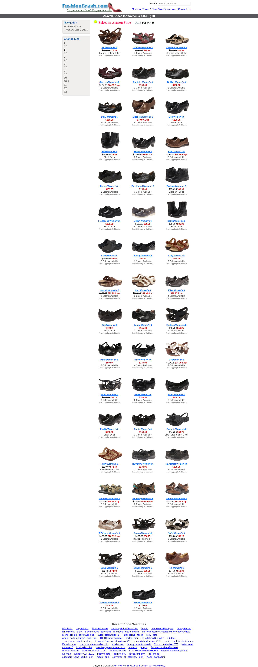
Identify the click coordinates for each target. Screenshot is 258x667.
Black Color (176, 122)
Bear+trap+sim (70, 650)
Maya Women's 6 (142, 360)
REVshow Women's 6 (143, 464)
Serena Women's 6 (143, 533)
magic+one (103, 656)
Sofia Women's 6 (176, 533)
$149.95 (143, 363)
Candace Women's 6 (143, 47)
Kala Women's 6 (109, 255)
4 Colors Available (143, 53)
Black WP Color (176, 192)
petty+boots (103, 653)
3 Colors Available (143, 157)
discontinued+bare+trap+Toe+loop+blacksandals (112, 631)
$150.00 (143, 85)
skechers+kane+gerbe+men (77, 656)
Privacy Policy (158, 666)
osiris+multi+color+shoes (179, 641)
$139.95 (109, 189)
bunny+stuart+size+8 (139, 644)
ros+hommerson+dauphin (94, 644)
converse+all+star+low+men (127, 656)
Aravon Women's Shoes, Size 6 (125, 666)
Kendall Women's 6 (109, 290)
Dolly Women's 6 (109, 117)
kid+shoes (153, 653)
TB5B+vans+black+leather (76, 641)
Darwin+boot (69, 644)
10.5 (66, 81)
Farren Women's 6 (109, 186)
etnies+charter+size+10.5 (148, 641)
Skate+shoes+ (100, 628)
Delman (66, 653)
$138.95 (143, 467)
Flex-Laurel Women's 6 (142, 186)
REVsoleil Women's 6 (109, 498)
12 (65, 88)
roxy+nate (151, 634)
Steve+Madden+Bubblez (164, 647)
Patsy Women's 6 (176, 394)
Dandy (144, 628)
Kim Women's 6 (109, 325)
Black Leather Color (142, 539)
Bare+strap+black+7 (152, 638)
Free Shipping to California (109, 55)
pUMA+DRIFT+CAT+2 (94, 650)
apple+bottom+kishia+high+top (79, 638)
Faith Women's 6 (176, 151)
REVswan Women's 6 (176, 498)
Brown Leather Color (109, 469)
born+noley (120, 653)
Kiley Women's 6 (176, 290)
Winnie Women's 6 (143, 602)
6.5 (65, 53)
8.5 (65, 67)
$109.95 (109, 605)
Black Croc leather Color (176, 435)
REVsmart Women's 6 (176, 464)
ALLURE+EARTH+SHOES (143, 650)
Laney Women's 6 (143, 325)
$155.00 (143, 328)
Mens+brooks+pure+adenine (78, 634)
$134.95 (176, 258)
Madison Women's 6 (176, 325)
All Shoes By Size (72, 26)
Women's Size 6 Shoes (77, 30)
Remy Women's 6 (109, 464)
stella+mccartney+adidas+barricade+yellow (166, 631)
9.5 (65, 74)
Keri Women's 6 (143, 290)
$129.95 (176, 120)
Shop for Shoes (140, 9)
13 (65, 91)
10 (65, 77)
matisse (132, 647)
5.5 (65, 46)
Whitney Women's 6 (109, 602)
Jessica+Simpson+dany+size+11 (113, 641)
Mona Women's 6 (142, 394)
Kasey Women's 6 (143, 255)
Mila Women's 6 (176, 360)
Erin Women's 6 (109, 151)
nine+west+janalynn (162, 628)
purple (143, 647)
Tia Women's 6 (176, 568)
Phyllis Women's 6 (109, 429)
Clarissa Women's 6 (109, 82)
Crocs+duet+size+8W (166, 644)
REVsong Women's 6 (143, 498)
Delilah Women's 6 (176, 82)
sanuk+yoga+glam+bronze (110, 647)
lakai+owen (118, 644)
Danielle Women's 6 (143, 82)
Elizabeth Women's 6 (143, 117)
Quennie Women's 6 (176, 429)
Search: (153, 3)
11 (65, 84)
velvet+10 (67, 647)
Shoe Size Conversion (163, 9)
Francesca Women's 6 (109, 221)
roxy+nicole (82, 628)
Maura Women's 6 (109, 360)
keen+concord (118, 650)
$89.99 (109, 363)
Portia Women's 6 (143, 429)
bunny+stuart (184, 628)
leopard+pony (137, 653)
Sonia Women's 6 (109, 568)
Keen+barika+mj (156, 656)
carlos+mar (132, 638)
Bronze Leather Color (109, 53)
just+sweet (187, 644)
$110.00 (143, 605)
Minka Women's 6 (109, 394)
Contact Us (184, 9)
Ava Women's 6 (109, 47)
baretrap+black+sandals (124, 628)
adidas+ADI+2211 (84, 653)
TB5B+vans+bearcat (111, 638)
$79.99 (143, 258)
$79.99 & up (143, 120)
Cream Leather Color (176, 53)
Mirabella (67, 628)
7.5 (65, 60)
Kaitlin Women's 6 (176, 221)
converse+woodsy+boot (174, 650)
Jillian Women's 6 (143, 221)
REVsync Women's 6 (109, 533)
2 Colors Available (109, 88)
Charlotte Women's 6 (176, 47)
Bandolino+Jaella (133, 634)
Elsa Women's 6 (176, 117)
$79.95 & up (176, 293)
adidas (170, 638)
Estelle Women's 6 (143, 151)
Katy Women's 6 (176, 255)
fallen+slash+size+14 (109, 634)
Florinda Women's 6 (176, 186)
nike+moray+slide (72, 631)
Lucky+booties (84, 647)
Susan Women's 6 (143, 568)
